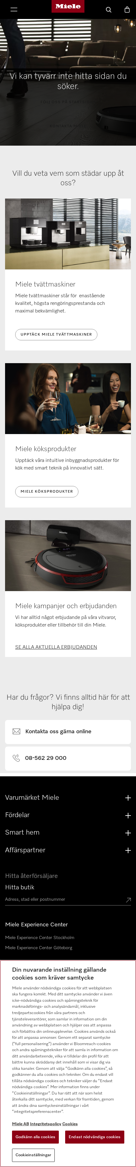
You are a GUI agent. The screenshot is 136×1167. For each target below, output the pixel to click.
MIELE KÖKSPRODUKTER (47, 492)
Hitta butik (19, 887)
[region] (68, 1063)
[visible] (55, 732)
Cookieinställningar (33, 1155)
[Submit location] (128, 901)
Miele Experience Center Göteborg (38, 948)
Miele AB (20, 1124)
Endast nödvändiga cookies (95, 1137)
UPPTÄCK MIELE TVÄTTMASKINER (56, 335)
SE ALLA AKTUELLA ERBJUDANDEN (56, 647)
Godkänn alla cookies (35, 1137)
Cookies (70, 1124)
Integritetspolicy (45, 1124)
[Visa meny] (14, 10)
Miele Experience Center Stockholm (39, 938)
